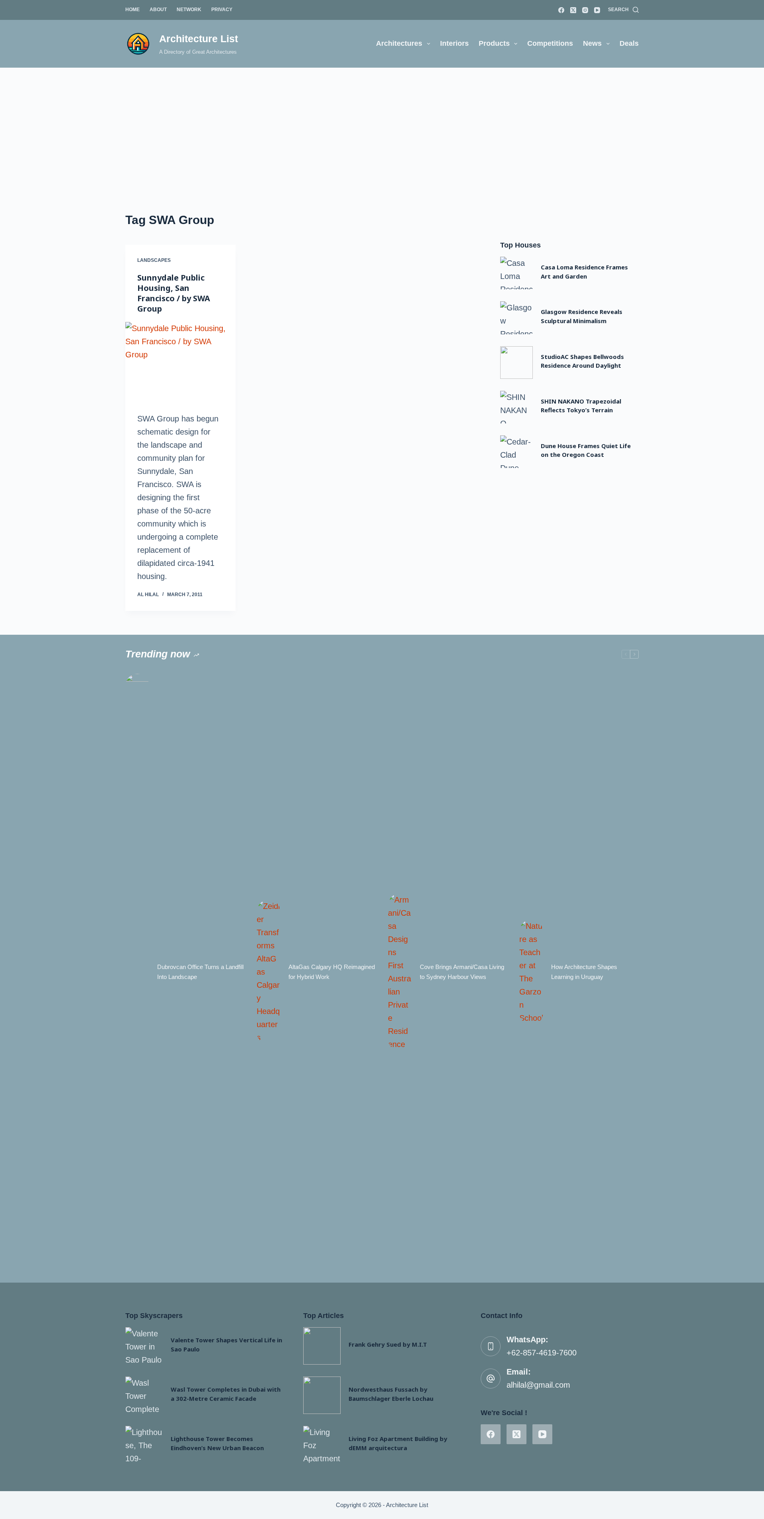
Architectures (399, 43)
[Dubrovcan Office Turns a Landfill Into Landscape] (137, 972)
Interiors (454, 43)
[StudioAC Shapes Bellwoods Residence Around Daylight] (516, 362)
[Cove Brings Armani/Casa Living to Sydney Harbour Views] (400, 972)
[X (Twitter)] (573, 10)
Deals (629, 43)
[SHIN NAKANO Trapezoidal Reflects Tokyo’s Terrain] (516, 407)
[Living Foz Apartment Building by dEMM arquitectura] (322, 1444)
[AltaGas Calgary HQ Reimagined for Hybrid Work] (269, 972)
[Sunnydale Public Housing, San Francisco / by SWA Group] (180, 363)
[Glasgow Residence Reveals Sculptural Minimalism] (516, 317)
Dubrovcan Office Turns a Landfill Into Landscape (200, 971)
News (592, 43)
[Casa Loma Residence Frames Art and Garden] (516, 273)
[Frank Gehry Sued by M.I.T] (322, 1346)
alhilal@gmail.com (538, 1385)
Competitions (550, 43)
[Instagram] (585, 10)
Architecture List (198, 38)
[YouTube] (597, 10)
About (158, 9)
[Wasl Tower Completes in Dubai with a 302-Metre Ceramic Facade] (144, 1395)
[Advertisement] (382, 127)
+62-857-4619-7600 (542, 1352)
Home (132, 9)
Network (189, 9)
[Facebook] (561, 10)
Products (494, 43)
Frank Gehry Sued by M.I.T (388, 1344)
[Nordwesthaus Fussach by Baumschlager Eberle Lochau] (322, 1395)
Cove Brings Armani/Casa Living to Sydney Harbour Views (462, 971)
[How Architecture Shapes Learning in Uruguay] (531, 972)
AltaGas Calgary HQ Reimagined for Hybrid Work (331, 971)
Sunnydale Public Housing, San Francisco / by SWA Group (173, 293)
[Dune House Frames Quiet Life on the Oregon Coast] (516, 451)
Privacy (221, 9)
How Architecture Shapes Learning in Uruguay (584, 971)
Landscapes (154, 260)
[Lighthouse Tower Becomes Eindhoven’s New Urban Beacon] (144, 1444)
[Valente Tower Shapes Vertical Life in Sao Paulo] (144, 1346)
